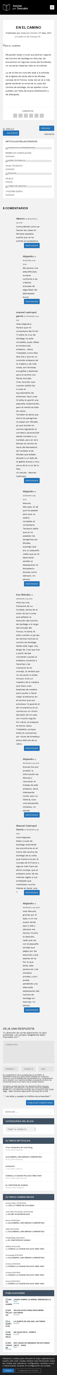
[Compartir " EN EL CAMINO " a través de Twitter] (20, 115)
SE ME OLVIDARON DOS (19, 1214)
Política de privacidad (38, 1096)
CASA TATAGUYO (14, 166)
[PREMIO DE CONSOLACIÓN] (29, 148)
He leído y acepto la (28, 1096)
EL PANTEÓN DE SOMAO (17, 1185)
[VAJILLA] (29, 174)
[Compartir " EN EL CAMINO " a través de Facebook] (15, 115)
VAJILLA (9, 179)
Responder (32, 245)
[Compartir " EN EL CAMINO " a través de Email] (41, 115)
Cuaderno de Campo (26, 36)
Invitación (10, 1166)
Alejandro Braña (29, 33)
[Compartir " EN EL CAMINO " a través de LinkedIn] (31, 115)
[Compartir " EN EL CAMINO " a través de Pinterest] (25, 115)
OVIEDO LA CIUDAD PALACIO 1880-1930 (24, 1176)
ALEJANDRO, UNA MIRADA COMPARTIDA (24, 1157)
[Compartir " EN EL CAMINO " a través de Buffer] (36, 115)
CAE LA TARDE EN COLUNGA (21, 1205)
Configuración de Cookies (28, 1371)
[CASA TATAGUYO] (29, 161)
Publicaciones (21, 1178)
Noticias (19, 1150)
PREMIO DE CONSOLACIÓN (18, 153)
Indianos (19, 1169)
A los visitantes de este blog (19, 1147)
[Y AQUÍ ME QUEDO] (29, 186)
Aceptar (8, 1371)
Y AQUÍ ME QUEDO (14, 191)
